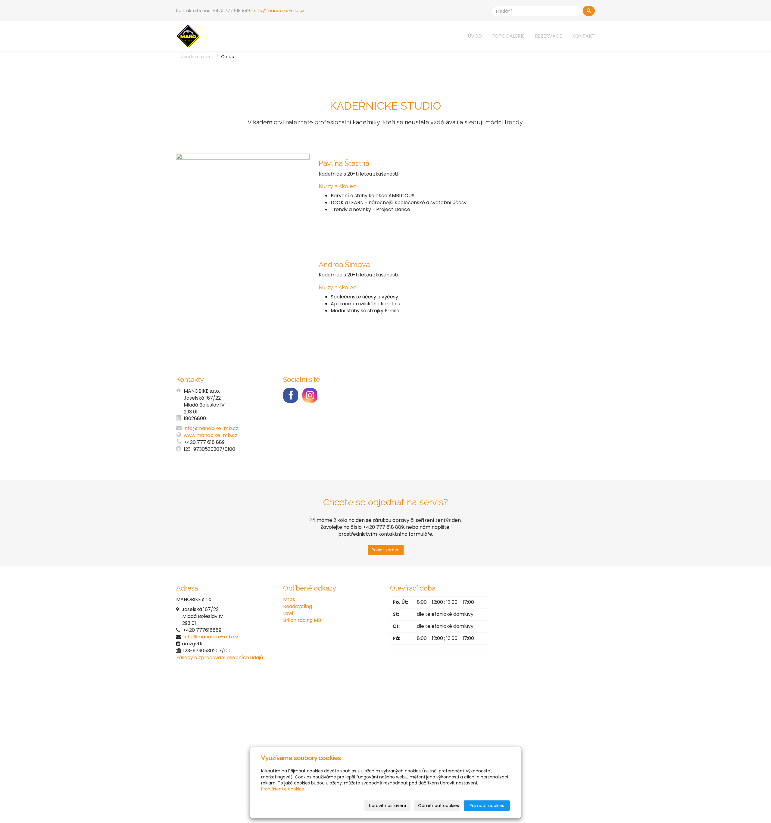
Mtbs (289, 599)
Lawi (288, 613)
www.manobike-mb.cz (210, 435)
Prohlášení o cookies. (283, 789)
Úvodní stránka (197, 57)
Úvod (475, 36)
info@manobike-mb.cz (279, 11)
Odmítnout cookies (438, 806)
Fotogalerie (508, 36)
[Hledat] (589, 11)
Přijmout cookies (487, 806)
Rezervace (548, 36)
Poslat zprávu (386, 550)
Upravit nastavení (387, 806)
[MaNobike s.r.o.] (188, 35)
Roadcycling (297, 606)
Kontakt (583, 36)
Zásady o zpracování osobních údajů (219, 657)
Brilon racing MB (302, 620)
